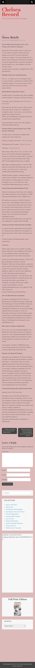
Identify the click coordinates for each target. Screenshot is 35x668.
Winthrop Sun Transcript (13, 528)
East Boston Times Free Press (15, 512)
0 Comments (22, 40)
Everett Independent (12, 514)
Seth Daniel (6, 40)
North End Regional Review (14, 523)
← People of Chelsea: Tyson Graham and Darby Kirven (9, 431)
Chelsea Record (11, 12)
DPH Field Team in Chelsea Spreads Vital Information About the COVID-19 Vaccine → (26, 432)
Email (4, 475)
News (3, 35)
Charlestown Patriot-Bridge (14, 509)
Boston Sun (9, 507)
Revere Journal (10, 525)
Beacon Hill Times (11, 505)
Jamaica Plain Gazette (13, 516)
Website (4, 479)
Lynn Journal (10, 518)
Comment (5, 451)
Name (4, 470)
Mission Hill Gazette (12, 521)
